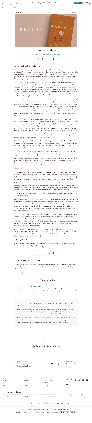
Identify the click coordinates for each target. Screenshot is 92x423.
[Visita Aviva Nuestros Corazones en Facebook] (71, 380)
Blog (14, 7)
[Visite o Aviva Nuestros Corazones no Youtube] (79, 380)
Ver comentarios (46, 351)
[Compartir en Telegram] (39, 59)
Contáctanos (48, 380)
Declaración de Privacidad (22, 412)
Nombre (6, 396)
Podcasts (34, 3)
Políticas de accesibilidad (53, 412)
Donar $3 (18, 273)
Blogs (39, 3)
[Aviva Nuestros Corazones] (12, 3)
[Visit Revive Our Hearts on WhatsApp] (75, 380)
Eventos (45, 3)
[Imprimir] (53, 59)
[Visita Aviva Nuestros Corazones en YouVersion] (67, 384)
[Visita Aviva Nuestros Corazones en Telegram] (87, 380)
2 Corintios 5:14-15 (38, 248)
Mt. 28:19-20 (36, 236)
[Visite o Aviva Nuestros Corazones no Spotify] (83, 380)
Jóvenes (49, 54)
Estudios (51, 3)
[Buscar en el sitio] (84, 3)
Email (26, 396)
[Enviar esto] (49, 59)
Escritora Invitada (36, 54)
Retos (5, 386)
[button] (89, 3)
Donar (77, 3)
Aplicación (27, 383)
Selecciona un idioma (69, 412)
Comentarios (56, 54)
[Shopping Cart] (87, 3)
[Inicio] (2, 7)
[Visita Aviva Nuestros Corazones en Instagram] (67, 380)
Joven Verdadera (8, 7)
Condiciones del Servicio (38, 412)
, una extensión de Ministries (50, 409)
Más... (62, 3)
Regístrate (50, 396)
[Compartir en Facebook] (42, 59)
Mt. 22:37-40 (53, 234)
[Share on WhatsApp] (46, 59)
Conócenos (48, 383)
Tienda (57, 3)
